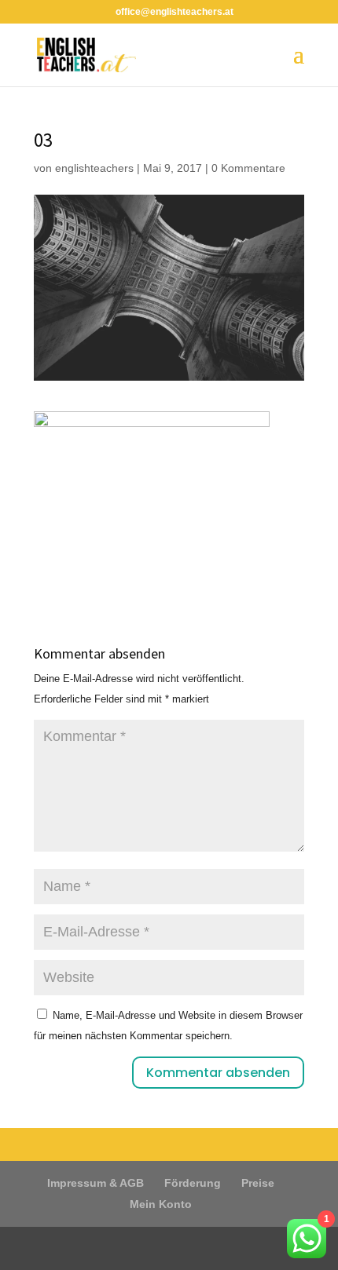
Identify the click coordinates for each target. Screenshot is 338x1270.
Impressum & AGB (95, 1183)
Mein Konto (161, 1204)
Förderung (192, 1183)
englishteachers (94, 168)
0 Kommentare (248, 168)
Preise (257, 1183)
